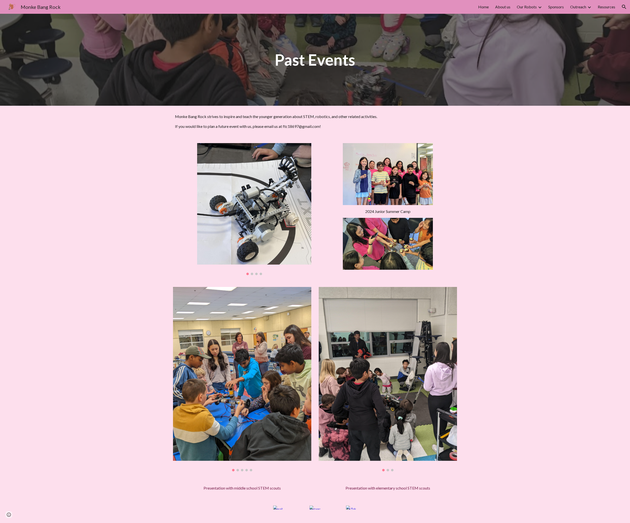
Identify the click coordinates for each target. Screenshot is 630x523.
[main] (315, 60)
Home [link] (483, 6)
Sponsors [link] (556, 6)
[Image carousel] (254, 209)
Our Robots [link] (527, 6)
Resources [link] (606, 6)
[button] (624, 7)
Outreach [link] (578, 6)
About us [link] (502, 6)
